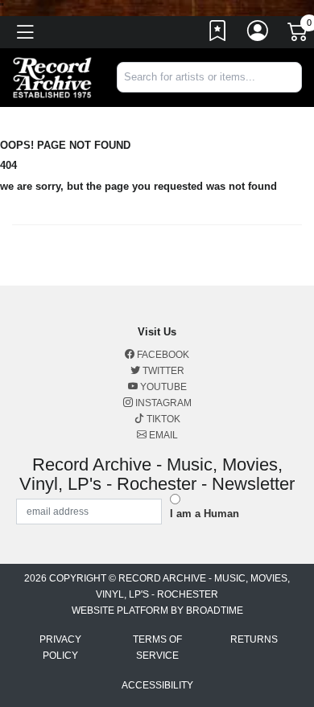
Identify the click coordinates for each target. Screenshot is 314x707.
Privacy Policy (60, 647)
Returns (254, 639)
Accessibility (157, 685)
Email (162, 435)
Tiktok (162, 419)
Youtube (162, 387)
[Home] (52, 77)
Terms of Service (157, 647)
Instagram (162, 403)
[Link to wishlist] (218, 34)
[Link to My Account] (258, 34)
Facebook (161, 354)
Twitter (162, 370)
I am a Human (204, 514)
